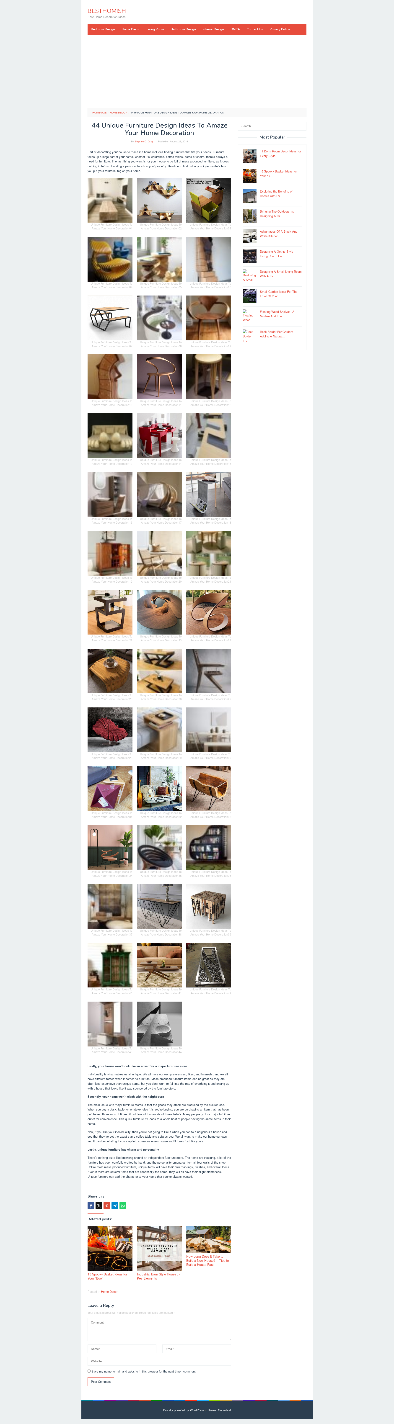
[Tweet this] (99, 1205)
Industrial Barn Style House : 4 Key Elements (159, 1276)
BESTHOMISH (107, 11)
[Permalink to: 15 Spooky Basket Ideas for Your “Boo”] (110, 1248)
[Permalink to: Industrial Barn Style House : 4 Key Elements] (159, 1248)
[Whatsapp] (122, 1205)
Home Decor (109, 1291)
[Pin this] (107, 1205)
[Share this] (91, 1205)
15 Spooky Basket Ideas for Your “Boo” (107, 1276)
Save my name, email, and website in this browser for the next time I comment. (144, 1371)
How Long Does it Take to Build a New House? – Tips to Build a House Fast (207, 1260)
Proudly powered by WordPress (184, 1410)
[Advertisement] (197, 71)
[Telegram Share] (114, 1205)
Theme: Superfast (219, 1410)
